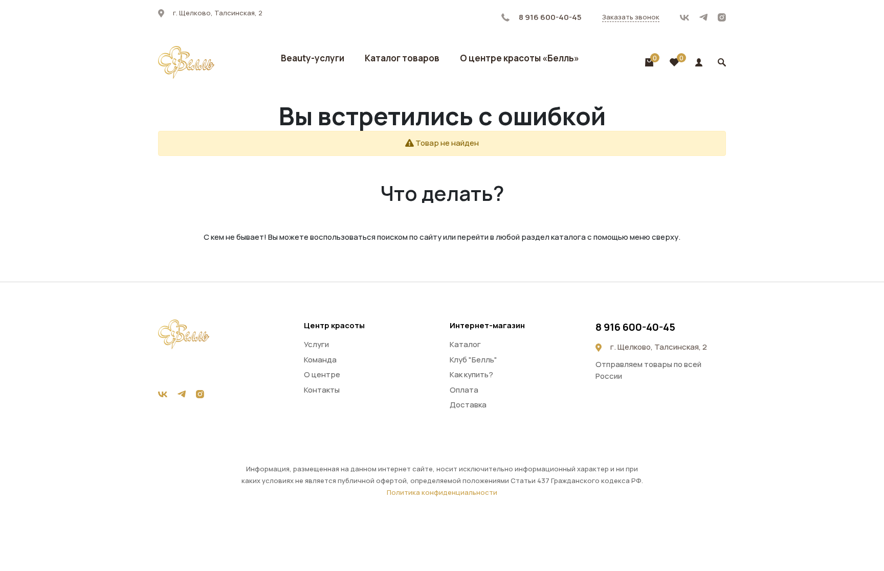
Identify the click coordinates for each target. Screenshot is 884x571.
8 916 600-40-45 (549, 17)
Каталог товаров (402, 58)
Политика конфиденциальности (442, 492)
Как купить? (471, 374)
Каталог (465, 344)
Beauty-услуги (312, 58)
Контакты (322, 389)
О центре (322, 374)
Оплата (464, 389)
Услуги (316, 344)
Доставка (468, 404)
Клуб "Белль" (473, 359)
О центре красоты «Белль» (519, 58)
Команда (320, 359)
